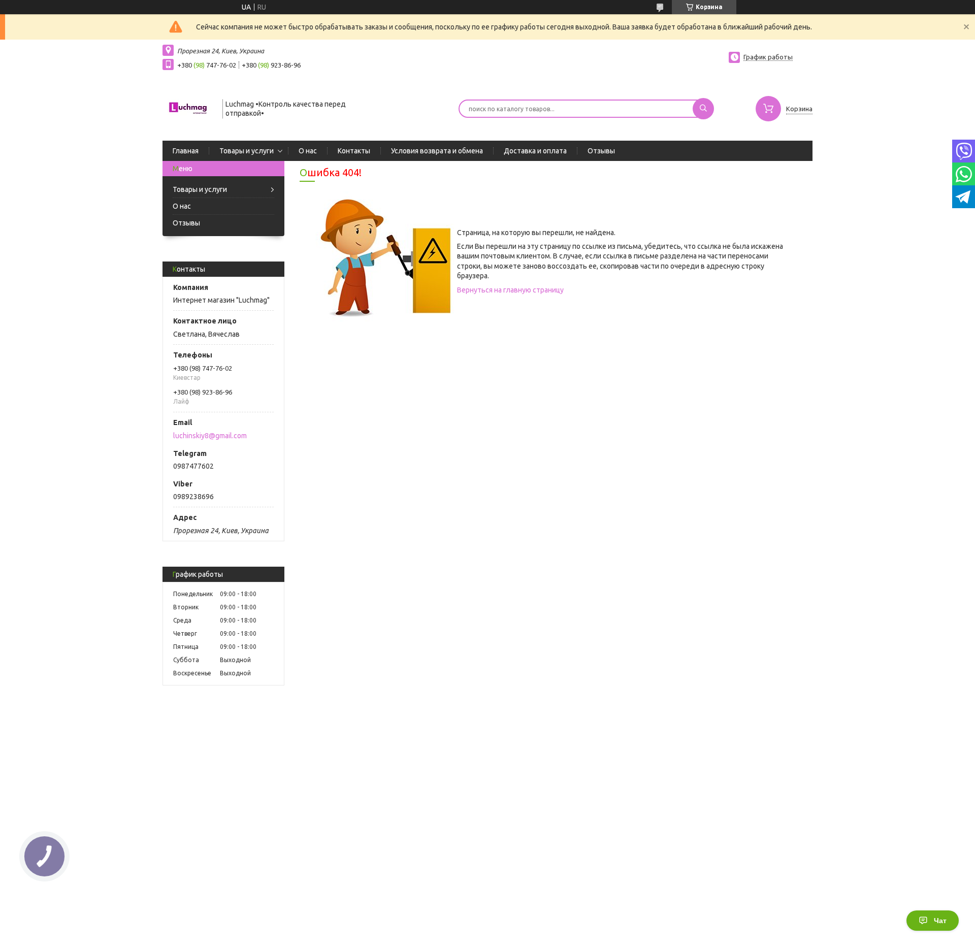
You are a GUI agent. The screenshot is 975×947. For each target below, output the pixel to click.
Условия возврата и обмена (437, 150)
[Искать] (703, 108)
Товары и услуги (246, 150)
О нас (308, 150)
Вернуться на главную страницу (510, 290)
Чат (940, 921)
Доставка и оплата (535, 150)
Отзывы (601, 150)
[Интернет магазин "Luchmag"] (187, 107)
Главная (186, 150)
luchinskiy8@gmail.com (210, 436)
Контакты (354, 150)
